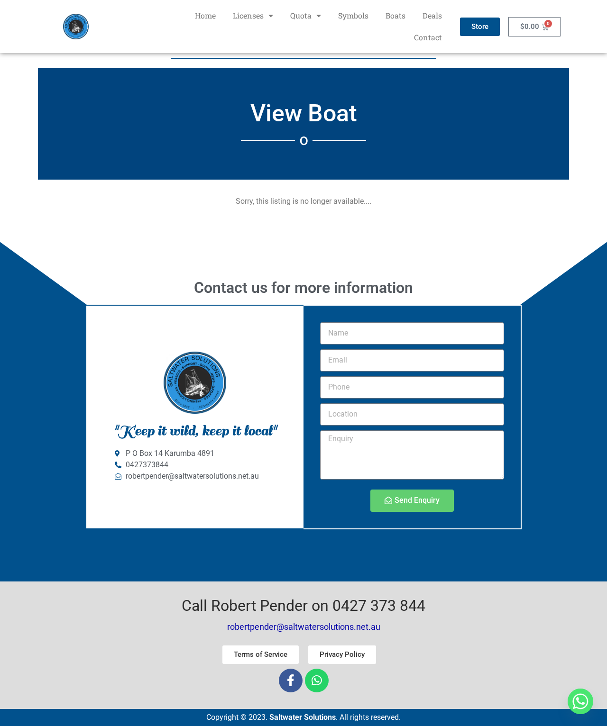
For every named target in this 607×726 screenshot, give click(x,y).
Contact (428, 37)
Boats (395, 15)
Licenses (248, 15)
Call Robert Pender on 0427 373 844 (303, 606)
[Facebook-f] (291, 680)
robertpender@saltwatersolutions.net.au (303, 627)
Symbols (353, 15)
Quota (301, 15)
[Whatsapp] (317, 680)
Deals (432, 15)
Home (205, 15)
